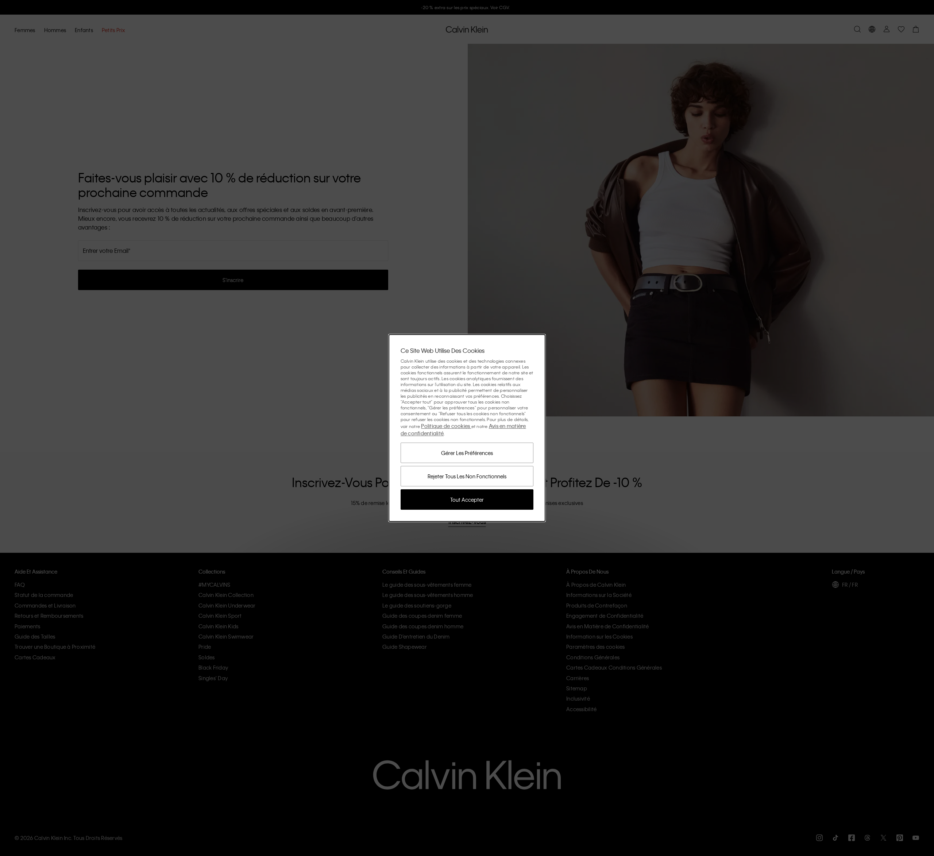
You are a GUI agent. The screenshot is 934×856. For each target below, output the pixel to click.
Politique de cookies (446, 426)
